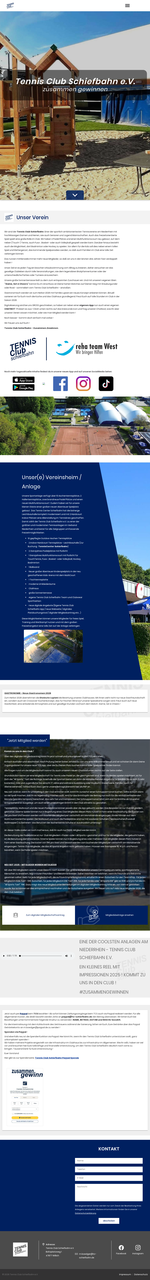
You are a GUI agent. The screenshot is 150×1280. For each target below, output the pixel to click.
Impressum (125, 1274)
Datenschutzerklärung (85, 1213)
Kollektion (46, 601)
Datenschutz (141, 1274)
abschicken (109, 1220)
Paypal (23, 1013)
